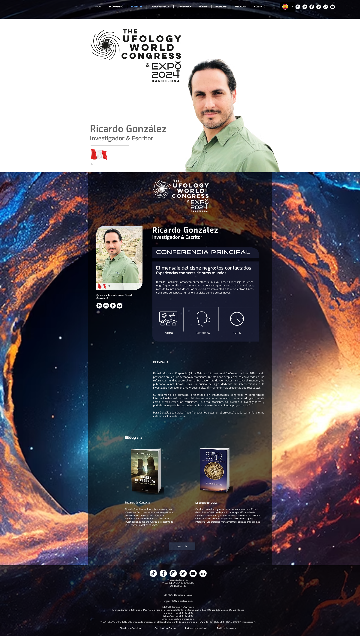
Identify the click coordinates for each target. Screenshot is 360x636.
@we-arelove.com (183, 600)
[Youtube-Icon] (119, 306)
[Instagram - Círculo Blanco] (298, 6)
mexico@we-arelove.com (181, 618)
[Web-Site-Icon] (99, 306)
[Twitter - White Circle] (183, 573)
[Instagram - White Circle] (173, 573)
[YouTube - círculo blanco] (332, 6)
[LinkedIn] (304, 6)
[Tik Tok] (325, 6)
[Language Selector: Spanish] (287, 7)
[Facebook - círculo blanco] (311, 6)
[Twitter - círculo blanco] (318, 6)
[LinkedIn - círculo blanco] (203, 573)
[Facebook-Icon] (113, 306)
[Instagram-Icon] (106, 306)
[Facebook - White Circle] (163, 573)
